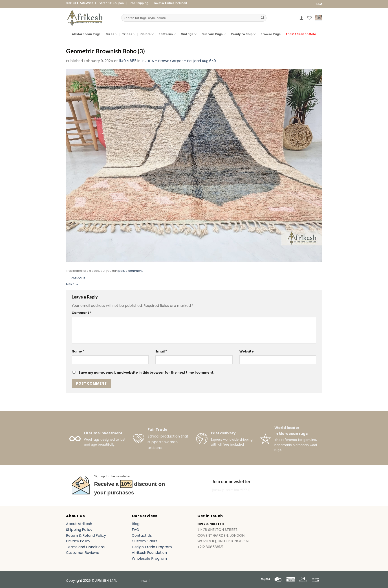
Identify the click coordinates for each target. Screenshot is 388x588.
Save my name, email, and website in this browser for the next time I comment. (146, 372)
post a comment (130, 271)
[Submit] (262, 18)
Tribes (127, 34)
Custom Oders (144, 541)
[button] (301, 18)
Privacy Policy (78, 541)
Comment (82, 312)
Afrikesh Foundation (149, 552)
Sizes (110, 34)
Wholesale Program (149, 558)
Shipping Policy (79, 529)
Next (72, 284)
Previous (75, 278)
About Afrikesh (79, 523)
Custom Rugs (212, 34)
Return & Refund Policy (86, 535)
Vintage (187, 34)
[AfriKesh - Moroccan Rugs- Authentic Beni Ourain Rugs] (84, 18)
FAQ (319, 4)
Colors (145, 34)
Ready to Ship (242, 34)
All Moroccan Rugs (86, 34)
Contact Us (142, 535)
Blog (135, 523)
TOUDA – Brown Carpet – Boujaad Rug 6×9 (178, 60)
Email (161, 351)
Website (246, 351)
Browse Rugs (270, 34)
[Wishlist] (309, 18)
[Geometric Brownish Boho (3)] (194, 165)
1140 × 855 (128, 60)
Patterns (166, 34)
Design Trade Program (152, 547)
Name (78, 351)
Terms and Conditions (85, 547)
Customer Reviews (82, 552)
